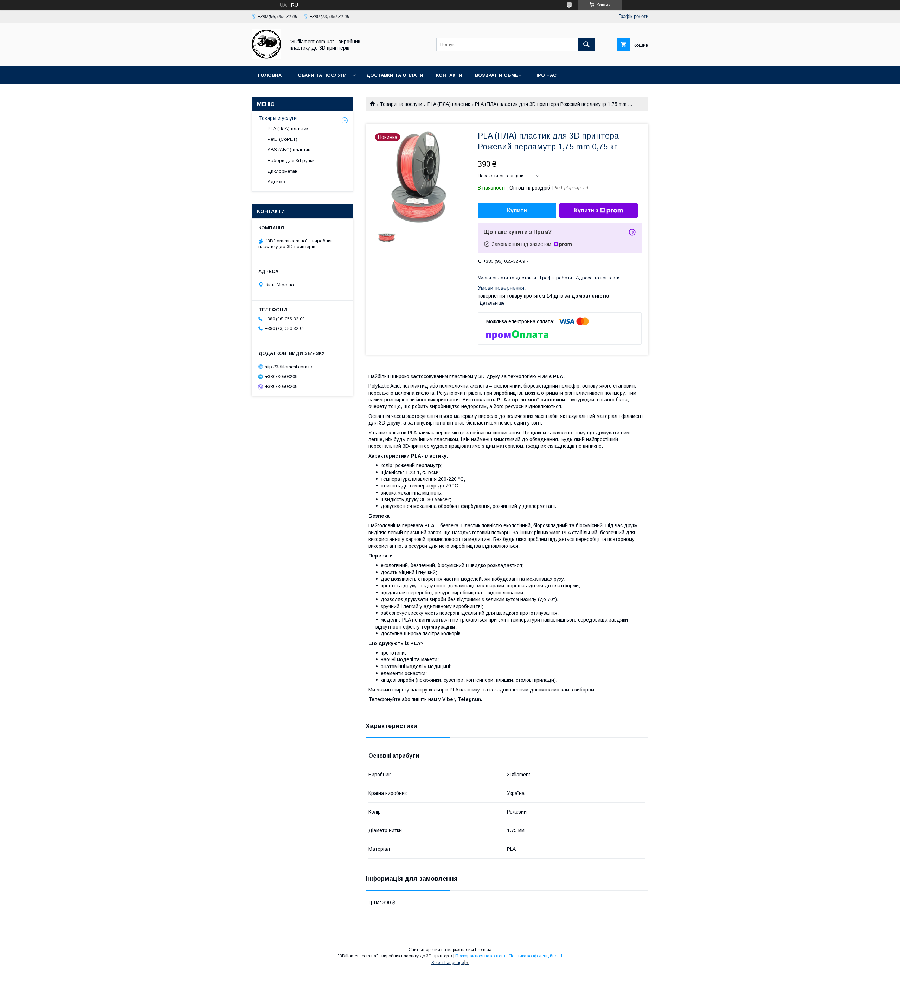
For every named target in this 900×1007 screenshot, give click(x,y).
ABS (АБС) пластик (289, 149)
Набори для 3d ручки (291, 160)
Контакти (449, 75)
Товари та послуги (320, 75)
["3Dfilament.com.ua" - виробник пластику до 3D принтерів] (266, 57)
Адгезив (276, 181)
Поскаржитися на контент (480, 956)
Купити (517, 210)
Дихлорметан (282, 171)
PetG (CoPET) (282, 139)
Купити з (586, 210)
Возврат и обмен (498, 75)
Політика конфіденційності (535, 956)
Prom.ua (483, 949)
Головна (270, 75)
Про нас (545, 75)
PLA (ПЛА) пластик (449, 104)
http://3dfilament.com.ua (289, 366)
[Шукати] (586, 44)
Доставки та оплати (394, 75)
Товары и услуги (278, 118)
